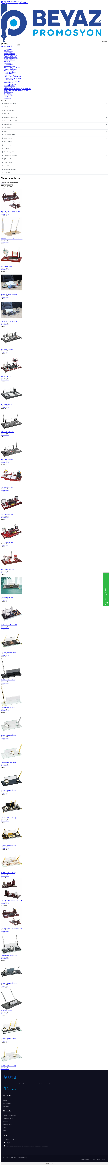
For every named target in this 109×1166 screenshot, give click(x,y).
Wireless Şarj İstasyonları (10, 169)
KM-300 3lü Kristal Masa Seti (9, 294)
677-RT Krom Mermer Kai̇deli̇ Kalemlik (11, 239)
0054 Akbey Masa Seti (7, 459)
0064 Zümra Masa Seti (7, 349)
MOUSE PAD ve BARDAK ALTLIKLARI (16, 90)
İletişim (6, 96)
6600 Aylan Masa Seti (7, 487)
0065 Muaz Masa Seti (6, 404)
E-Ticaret (50, 1163)
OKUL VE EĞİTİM (9, 86)
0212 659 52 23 (23, 3)
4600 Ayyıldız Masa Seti (7, 569)
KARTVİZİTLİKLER (10, 72)
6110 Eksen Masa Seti (7, 542)
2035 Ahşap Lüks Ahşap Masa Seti (10, 211)
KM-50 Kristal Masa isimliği (8, 1066)
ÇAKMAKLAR (8, 73)
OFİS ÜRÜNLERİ (9, 79)
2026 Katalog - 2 (8, 93)
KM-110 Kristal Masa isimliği (9, 625)
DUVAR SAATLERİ (10, 75)
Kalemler (5, 1121)
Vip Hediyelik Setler (9, 110)
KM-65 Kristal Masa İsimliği (8, 845)
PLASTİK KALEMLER (11, 55)
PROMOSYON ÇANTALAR (12, 76)
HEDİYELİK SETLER (10, 84)
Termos (5, 1127)
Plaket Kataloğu (8, 95)
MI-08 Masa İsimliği (6, 1010)
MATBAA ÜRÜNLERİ (10, 69)
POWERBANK (8, 64)
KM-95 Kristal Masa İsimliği (8, 735)
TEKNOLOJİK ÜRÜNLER (12, 67)
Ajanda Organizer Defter (10, 1115)
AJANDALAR (8, 51)
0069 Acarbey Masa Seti (7, 432)
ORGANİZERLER (9, 54)
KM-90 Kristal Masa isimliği (8, 762)
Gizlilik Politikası (85, 1159)
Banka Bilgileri (7, 1103)
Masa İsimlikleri (5, 214)
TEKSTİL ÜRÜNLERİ (10, 70)
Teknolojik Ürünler (8, 1118)
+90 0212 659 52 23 (11, 1139)
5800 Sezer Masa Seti (6, 266)
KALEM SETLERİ (9, 60)
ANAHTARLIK (8, 83)
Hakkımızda (7, 98)
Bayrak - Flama (8, 162)
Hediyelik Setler (7, 1124)
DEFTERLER (8, 52)
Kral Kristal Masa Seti (7, 597)
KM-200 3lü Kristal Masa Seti (9, 321)
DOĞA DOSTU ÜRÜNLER (12, 81)
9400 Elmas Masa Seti (7, 514)
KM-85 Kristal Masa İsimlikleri (9, 955)
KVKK (104, 1159)
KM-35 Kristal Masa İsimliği (8, 680)
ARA (18, 44)
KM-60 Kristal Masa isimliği (8, 1038)
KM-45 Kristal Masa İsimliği (8, 818)
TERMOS (7, 61)
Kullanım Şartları (96, 1159)
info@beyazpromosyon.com (10, 3)
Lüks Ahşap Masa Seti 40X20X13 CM (11, 900)
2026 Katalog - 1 (8, 92)
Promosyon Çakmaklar (9, 145)
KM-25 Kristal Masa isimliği (8, 652)
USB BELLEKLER (9, 66)
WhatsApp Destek (7, 46)
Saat (4, 1130)
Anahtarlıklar (7, 148)
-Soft (46, 1163)
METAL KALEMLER (10, 57)
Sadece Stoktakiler (8, 187)
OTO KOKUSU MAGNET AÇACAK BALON (17, 89)
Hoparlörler (7, 165)
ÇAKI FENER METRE (10, 87)
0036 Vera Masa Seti (6, 377)
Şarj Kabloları (7, 172)
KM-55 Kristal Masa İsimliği (8, 873)
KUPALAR (7, 63)
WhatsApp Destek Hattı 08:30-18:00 (12, 1)
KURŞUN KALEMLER (11, 58)
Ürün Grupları (8, 49)
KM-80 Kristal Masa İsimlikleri (9, 983)
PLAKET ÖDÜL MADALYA (12, 78)
